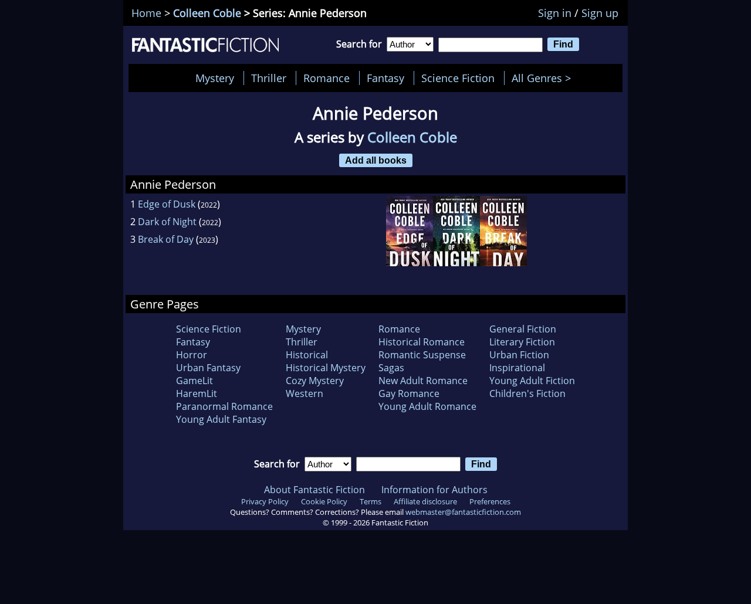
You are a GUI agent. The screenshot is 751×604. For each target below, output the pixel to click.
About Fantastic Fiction (314, 489)
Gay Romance (408, 393)
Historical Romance (421, 341)
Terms (370, 501)
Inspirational (517, 367)
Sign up (599, 13)
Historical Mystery (326, 367)
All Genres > (544, 78)
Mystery (214, 78)
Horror (191, 354)
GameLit (194, 380)
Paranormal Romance (224, 406)
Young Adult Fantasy (221, 419)
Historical (307, 354)
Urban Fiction (519, 354)
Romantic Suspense (422, 354)
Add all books (376, 160)
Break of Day (166, 239)
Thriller (268, 78)
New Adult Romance (423, 380)
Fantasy (385, 78)
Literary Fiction (522, 341)
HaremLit (196, 393)
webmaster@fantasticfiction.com (463, 512)
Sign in (554, 13)
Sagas (391, 367)
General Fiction (522, 329)
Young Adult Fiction (532, 380)
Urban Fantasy (208, 367)
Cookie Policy (324, 501)
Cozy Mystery (315, 380)
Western (304, 393)
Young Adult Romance (427, 406)
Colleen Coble (207, 13)
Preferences (489, 501)
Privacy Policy (265, 501)
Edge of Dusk (166, 204)
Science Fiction (458, 78)
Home (146, 13)
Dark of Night (167, 221)
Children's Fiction (527, 393)
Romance (326, 78)
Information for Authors (434, 489)
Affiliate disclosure (425, 501)
